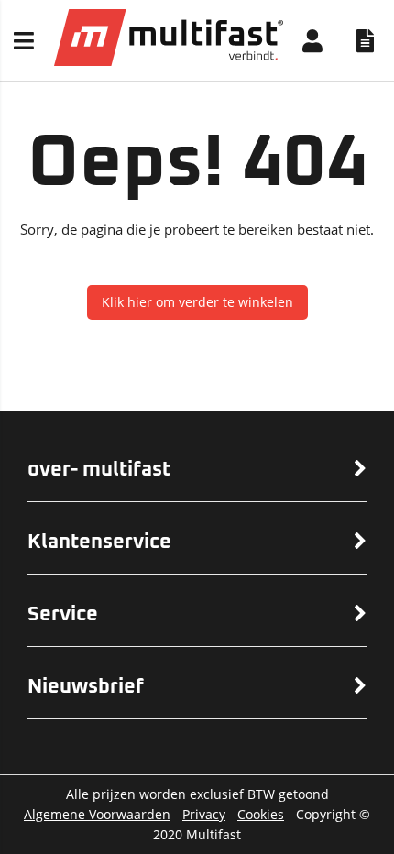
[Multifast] (168, 61)
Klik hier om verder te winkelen (197, 302)
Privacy (203, 814)
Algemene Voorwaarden (97, 814)
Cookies (260, 814)
